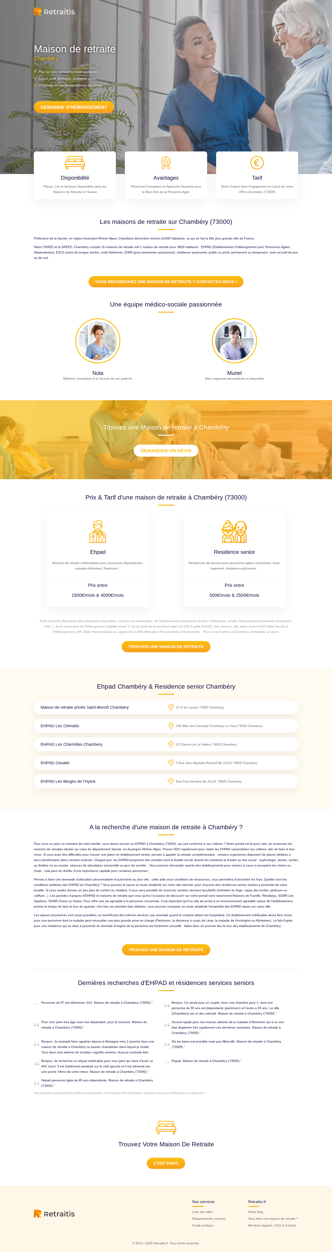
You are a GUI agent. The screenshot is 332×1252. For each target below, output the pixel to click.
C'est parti (166, 1163)
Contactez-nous (153, 1093)
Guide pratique (202, 1225)
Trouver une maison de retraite (166, 646)
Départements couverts (209, 1218)
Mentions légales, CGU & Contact (272, 1225)
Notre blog (255, 1212)
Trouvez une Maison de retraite (166, 950)
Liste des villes (202, 1212)
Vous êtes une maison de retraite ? (273, 1218)
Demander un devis (166, 450)
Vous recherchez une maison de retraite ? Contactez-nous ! (166, 281)
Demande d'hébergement (74, 107)
